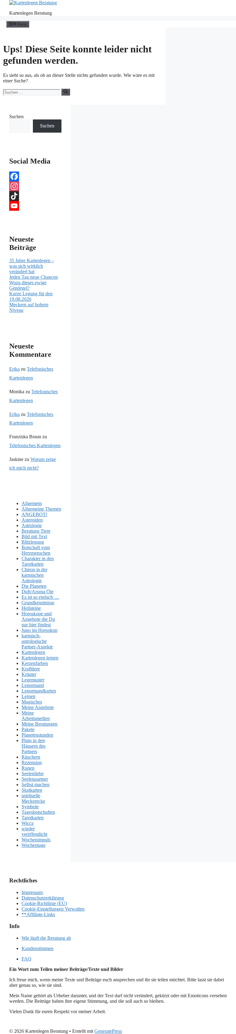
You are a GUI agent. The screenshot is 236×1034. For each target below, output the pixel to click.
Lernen (28, 696)
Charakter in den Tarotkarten (38, 561)
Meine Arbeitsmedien (36, 715)
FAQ (26, 958)
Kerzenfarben (35, 663)
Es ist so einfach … (40, 597)
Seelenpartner (35, 779)
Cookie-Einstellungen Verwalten (53, 908)
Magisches (32, 701)
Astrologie (32, 525)
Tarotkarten (33, 817)
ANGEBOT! (34, 514)
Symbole (30, 806)
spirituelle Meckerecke (33, 798)
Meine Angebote (38, 707)
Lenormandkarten (39, 690)
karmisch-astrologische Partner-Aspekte (37, 641)
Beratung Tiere (36, 531)
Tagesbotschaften (38, 812)
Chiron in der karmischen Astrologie (34, 575)
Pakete (28, 729)
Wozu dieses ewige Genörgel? (27, 285)
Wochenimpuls (36, 839)
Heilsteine (31, 608)
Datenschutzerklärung (43, 897)
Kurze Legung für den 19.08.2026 (31, 296)
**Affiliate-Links (38, 914)
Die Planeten (34, 586)
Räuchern (31, 757)
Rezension (32, 762)
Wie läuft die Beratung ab (46, 938)
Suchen (16, 116)
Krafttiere (31, 668)
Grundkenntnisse (38, 602)
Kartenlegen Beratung (30, 13)
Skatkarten (32, 790)
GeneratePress (108, 1031)
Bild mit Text (34, 536)
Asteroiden (32, 520)
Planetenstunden (37, 735)
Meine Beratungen (39, 723)
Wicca (27, 823)
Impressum (32, 892)
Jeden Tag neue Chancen (33, 277)
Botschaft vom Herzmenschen (36, 550)
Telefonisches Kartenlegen (35, 445)
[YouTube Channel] (35, 206)
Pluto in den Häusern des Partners (33, 746)
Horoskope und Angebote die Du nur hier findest (38, 619)
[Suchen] (65, 92)
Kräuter (29, 674)
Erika (14, 369)
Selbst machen (35, 784)
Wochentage (33, 845)
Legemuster (33, 679)
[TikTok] (35, 196)
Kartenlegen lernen (40, 657)
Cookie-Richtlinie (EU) (44, 903)
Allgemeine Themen (41, 508)
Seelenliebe (33, 773)
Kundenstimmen (37, 948)
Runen (28, 768)
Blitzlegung (33, 542)
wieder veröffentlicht (34, 831)
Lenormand (33, 685)
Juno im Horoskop (39, 630)
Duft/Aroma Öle (37, 591)
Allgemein (32, 503)
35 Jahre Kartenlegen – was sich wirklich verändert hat (31, 266)
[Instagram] (35, 186)
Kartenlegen (33, 652)
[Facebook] (35, 176)
